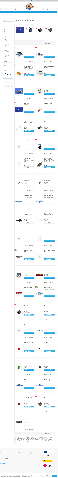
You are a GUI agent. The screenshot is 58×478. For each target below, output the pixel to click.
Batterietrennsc (40, 438)
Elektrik (6, 56)
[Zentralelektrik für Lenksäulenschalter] (19, 422)
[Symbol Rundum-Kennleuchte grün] (40, 385)
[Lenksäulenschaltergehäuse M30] (40, 257)
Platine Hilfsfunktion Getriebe (27, 269)
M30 (4, 35)
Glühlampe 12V (22, 438)
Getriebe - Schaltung (7, 44)
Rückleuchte (42, 442)
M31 (4, 59)
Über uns (30, 455)
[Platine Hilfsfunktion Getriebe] (19, 275)
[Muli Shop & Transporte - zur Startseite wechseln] (29, 6)
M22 (4, 22)
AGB (15, 459)
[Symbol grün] (40, 349)
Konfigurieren (54, 475)
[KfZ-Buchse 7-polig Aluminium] (19, 146)
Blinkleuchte (46, 439)
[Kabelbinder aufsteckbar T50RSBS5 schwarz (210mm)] (19, 128)
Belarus (5, 68)
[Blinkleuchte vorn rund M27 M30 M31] (40, 73)
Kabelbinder (34, 438)
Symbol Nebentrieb (47, 360)
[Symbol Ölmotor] (19, 385)
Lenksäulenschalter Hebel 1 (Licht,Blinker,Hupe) (29, 214)
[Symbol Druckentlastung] (19, 349)
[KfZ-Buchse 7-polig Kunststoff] (30, 30)
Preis (4, 84)
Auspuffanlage (6, 40)
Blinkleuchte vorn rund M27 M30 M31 (49, 67)
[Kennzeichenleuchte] (40, 128)
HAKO (4, 63)
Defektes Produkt (17, 452)
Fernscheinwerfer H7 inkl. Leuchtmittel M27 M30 (49, 85)
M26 (4, 29)
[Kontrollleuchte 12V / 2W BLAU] (19, 183)
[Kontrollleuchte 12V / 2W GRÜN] (40, 183)
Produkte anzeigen (7, 86)
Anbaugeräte (6, 57)
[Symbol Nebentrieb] (40, 367)
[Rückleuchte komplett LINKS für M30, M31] (40, 275)
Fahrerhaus (6, 52)
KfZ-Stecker (41, 439)
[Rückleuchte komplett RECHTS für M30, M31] (19, 293)
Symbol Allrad (46, 324)
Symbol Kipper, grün (27, 360)
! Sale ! (5, 18)
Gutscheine (5, 70)
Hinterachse (6, 49)
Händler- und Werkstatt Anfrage (34, 453)
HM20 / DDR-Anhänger (7, 67)
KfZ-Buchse (38, 437)
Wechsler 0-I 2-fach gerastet (50, 33)
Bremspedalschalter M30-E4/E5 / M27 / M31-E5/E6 (28, 85)
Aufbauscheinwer (22, 442)
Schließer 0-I (47, 440)
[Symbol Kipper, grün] (19, 367)
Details (28, 167)
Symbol (23, 439)
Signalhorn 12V (19, 440)
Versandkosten (27, 471)
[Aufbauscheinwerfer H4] (19, 54)
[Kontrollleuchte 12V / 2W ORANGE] (19, 201)
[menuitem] (8, 9)
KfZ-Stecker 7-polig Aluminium (27, 159)
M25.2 (5, 27)
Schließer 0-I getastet (48, 305)
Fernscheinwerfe (18, 437)
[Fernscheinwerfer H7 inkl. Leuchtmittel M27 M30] (40, 91)
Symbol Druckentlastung (28, 342)
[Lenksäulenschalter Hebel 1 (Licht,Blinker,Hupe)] (19, 220)
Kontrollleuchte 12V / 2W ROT (48, 196)
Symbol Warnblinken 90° (28, 397)
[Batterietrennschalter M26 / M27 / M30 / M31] (40, 54)
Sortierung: (43, 40)
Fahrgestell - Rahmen (7, 55)
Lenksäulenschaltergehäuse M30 (49, 251)
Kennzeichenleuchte (48, 121)
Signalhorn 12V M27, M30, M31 (28, 324)
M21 (4, 20)
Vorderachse (6, 50)
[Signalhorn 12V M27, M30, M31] (19, 330)
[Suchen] (15, 9)
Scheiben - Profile (7, 51)
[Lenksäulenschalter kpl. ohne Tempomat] (40, 238)
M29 (4, 33)
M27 (4, 31)
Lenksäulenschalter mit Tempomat (28, 251)
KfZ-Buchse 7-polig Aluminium (27, 140)
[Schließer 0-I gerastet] (40, 30)
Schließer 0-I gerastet (40, 33)
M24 (4, 24)
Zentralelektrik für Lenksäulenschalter (27, 416)
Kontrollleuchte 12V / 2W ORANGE (28, 196)
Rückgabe (16, 455)
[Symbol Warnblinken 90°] (19, 404)
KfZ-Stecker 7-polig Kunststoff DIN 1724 (48, 159)
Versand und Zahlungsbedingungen (20, 454)
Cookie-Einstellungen (32, 452)
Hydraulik (6, 45)
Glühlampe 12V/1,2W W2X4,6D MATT (20, 34)
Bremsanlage (6, 41)
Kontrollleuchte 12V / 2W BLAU (28, 177)
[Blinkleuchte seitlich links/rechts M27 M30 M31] (19, 73)
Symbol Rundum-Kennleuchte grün (47, 380)
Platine (38, 442)
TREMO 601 (5, 61)
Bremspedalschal (18, 439)
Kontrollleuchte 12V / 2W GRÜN (48, 177)
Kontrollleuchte (25, 437)
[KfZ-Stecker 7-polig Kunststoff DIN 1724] (40, 165)
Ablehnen (42, 475)
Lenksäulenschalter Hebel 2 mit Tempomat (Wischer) (49, 214)
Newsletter (30, 454)
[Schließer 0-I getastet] (40, 312)
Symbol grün (46, 342)
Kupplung (6, 46)
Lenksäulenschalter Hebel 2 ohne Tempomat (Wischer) (29, 232)
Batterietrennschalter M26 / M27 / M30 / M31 (49, 48)
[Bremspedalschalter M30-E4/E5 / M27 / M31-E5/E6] (19, 91)
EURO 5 (5, 39)
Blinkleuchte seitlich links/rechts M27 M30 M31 (28, 67)
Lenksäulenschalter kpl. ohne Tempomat (48, 232)
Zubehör (5, 65)
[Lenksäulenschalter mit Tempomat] (19, 257)
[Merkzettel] (45, 9)
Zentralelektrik (50, 437)
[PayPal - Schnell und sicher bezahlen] (8, 74)
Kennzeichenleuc (46, 438)
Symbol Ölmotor (27, 379)
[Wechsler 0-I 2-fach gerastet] (50, 30)
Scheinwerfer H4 (34, 442)
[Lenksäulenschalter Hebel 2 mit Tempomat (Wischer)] (40, 220)
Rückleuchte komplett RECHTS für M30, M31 (28, 288)
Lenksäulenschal (44, 437)
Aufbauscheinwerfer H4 (28, 48)
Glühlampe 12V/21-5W (48, 103)
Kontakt (16, 453)
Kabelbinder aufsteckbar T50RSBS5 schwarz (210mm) (29, 122)
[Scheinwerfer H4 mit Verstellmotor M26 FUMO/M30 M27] (40, 293)
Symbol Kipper (37, 441)
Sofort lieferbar (7, 79)
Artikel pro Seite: (48, 43)
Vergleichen (26, 61)
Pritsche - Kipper (7, 54)
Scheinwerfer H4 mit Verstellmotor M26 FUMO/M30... (48, 288)
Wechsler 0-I (17, 438)
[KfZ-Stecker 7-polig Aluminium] (19, 165)
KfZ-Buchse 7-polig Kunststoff (30, 34)
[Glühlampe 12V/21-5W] (40, 109)
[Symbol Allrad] (40, 330)
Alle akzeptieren (48, 475)
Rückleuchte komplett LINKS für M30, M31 (48, 269)
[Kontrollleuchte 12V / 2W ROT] (40, 201)
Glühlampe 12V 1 (32, 437)
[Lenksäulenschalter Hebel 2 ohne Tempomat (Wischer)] (19, 238)
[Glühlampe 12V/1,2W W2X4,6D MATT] (20, 30)
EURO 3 (5, 36)
